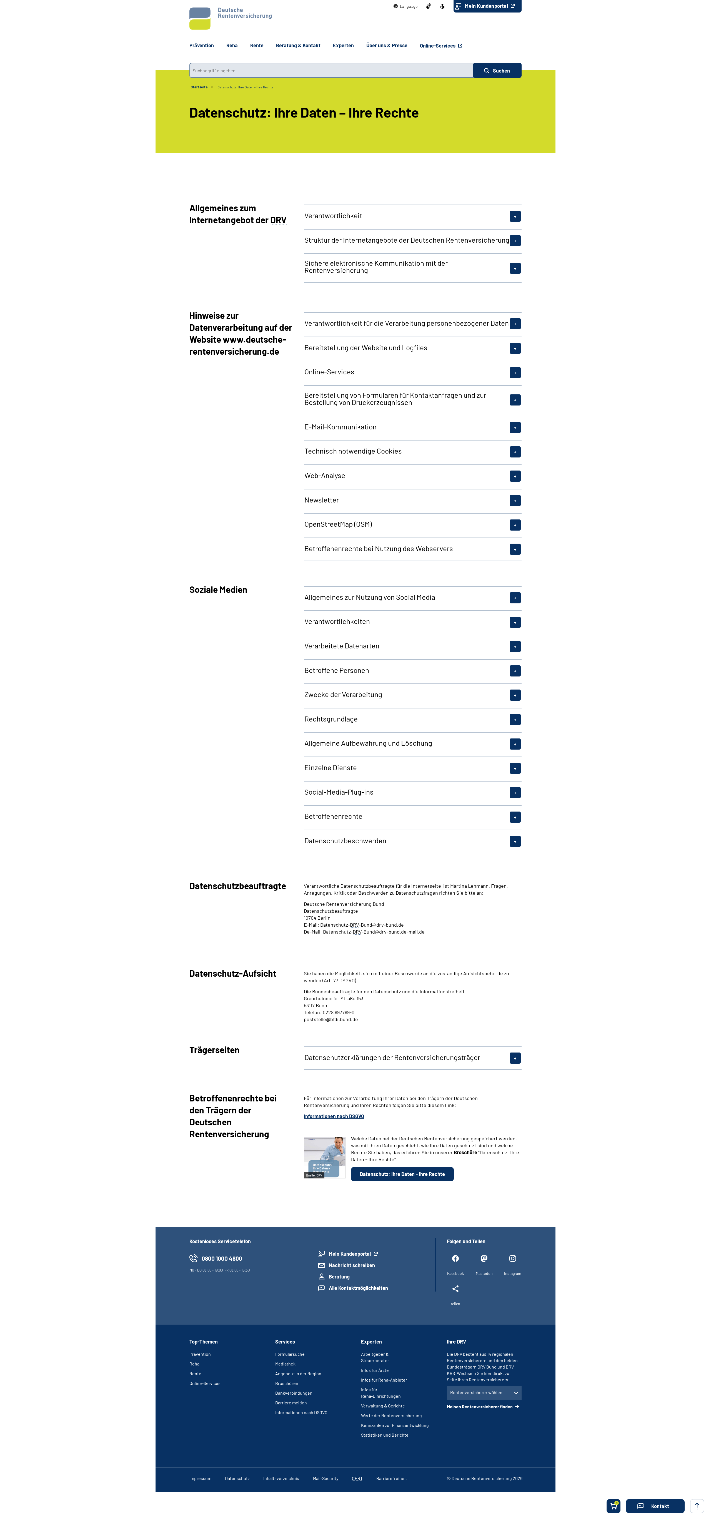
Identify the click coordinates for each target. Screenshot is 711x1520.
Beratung (339, 1276)
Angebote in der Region (298, 1373)
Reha (194, 1363)
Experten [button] (343, 45)
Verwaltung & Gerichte (383, 1405)
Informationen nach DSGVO (301, 1412)
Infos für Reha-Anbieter (384, 1379)
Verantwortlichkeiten (337, 621)
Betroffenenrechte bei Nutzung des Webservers (378, 548)
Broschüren (286, 1383)
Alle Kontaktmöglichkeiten (358, 1288)
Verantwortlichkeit (333, 215)
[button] (406, 6)
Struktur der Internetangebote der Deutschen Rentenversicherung (406, 239)
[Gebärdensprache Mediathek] (428, 6)
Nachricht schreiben (352, 1265)
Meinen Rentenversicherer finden (480, 1406)
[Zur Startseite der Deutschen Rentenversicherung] (230, 19)
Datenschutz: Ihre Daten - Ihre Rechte (402, 1174)
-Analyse (324, 475)
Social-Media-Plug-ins (339, 791)
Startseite (199, 87)
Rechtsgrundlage (331, 718)
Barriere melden (291, 1402)
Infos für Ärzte (375, 1370)
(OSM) (338, 524)
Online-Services (438, 46)
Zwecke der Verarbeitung (343, 694)
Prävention (201, 45)
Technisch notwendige (353, 450)
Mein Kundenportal (487, 6)
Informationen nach (334, 1116)
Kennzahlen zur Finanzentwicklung (395, 1425)
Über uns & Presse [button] (386, 45)
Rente (195, 1373)
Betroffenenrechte (333, 816)
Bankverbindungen (293, 1392)
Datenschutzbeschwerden (345, 840)
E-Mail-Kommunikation (340, 426)
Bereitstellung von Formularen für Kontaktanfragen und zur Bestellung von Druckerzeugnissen (395, 398)
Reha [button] (232, 45)
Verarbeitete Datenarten (341, 645)
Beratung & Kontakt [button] (298, 45)
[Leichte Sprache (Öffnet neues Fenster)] (442, 6)
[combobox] (331, 70)
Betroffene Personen (336, 670)
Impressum (200, 1478)
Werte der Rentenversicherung (391, 1415)
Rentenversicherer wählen (476, 1392)
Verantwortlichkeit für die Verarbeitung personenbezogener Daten (406, 323)
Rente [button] (257, 45)
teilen (455, 1303)
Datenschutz (237, 1478)
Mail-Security (325, 1478)
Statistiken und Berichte (385, 1434)
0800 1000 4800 (222, 1258)
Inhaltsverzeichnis (281, 1478)
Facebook (455, 1273)
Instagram (512, 1273)
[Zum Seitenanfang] (697, 1506)
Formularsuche (290, 1354)
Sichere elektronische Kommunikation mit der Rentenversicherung (376, 266)
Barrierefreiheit (391, 1478)
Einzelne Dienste (330, 767)
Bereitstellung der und (365, 347)
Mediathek (285, 1363)
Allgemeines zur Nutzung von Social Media (369, 597)
